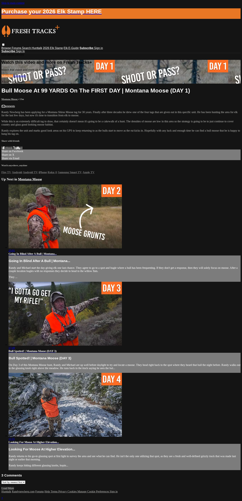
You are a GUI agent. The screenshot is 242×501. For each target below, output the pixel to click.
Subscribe (7, 75)
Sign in (98, 48)
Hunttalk (37, 48)
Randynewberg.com (23, 491)
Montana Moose (9, 99)
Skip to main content (12, 2)
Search (27, 48)
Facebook (7, 147)
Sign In (20, 51)
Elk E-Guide (71, 48)
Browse (6, 48)
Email (19, 147)
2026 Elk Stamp (53, 48)
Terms (54, 491)
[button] (3, 44)
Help (47, 491)
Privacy (62, 491)
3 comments (8, 106)
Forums (17, 48)
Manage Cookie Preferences (93, 491)
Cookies (72, 491)
